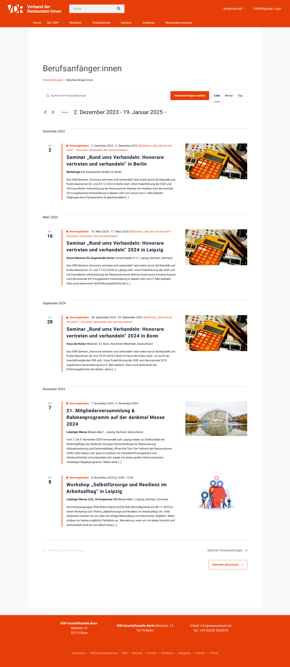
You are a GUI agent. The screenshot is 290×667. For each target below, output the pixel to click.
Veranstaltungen (53, 80)
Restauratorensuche (179, 22)
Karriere (126, 22)
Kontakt (152, 653)
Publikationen (101, 22)
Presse (214, 653)
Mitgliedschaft (233, 8)
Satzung (137, 653)
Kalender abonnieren (225, 564)
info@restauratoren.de (215, 626)
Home (37, 22)
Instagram (184, 653)
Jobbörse (148, 22)
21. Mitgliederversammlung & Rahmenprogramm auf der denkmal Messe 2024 (115, 417)
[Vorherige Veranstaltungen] (45, 112)
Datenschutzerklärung (103, 653)
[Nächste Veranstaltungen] (53, 112)
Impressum (79, 653)
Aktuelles (75, 22)
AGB (124, 653)
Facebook (167, 653)
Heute (64, 112)
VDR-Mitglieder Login (267, 8)
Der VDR (52, 22)
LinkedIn (200, 653)
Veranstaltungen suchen (189, 95)
